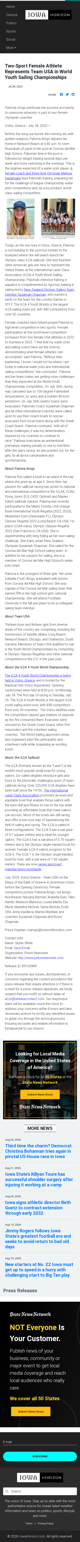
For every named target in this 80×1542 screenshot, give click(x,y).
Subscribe (40, 1456)
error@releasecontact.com (24, 999)
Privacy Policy (46, 1523)
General (11, 15)
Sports (11, 31)
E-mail (7, 1442)
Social (10, 39)
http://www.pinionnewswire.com (41, 958)
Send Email (22, 948)
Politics (11, 23)
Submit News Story (40, 1094)
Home (12, 6)
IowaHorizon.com (32, 1536)
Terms (29, 1523)
